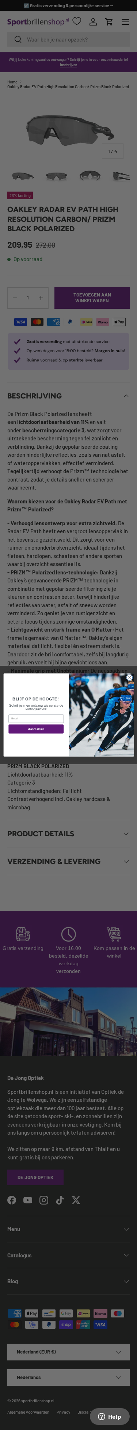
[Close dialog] (129, 677)
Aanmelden (36, 729)
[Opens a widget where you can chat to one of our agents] (110, 1417)
